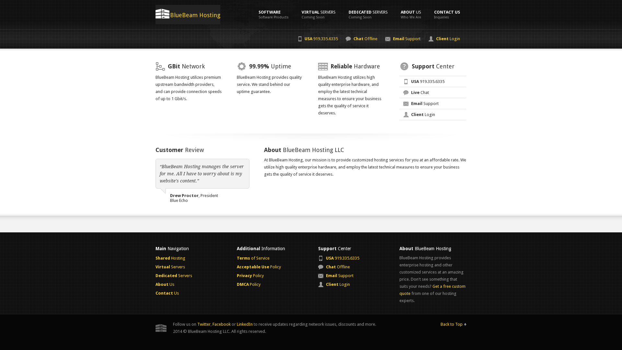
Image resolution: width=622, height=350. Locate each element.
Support (406, 38)
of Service (253, 258)
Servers (319, 14)
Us (165, 284)
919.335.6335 (321, 38)
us (411, 14)
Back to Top (452, 324)
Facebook (222, 324)
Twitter (204, 324)
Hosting (170, 258)
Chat (420, 92)
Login (448, 38)
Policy (259, 266)
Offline (365, 38)
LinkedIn (245, 324)
